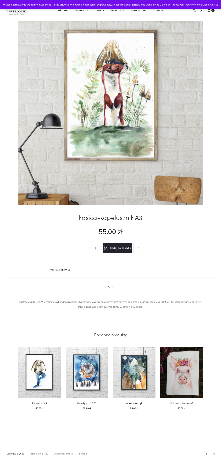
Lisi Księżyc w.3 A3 (87, 403)
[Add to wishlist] (138, 248)
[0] (208, 10)
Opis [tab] (111, 287)
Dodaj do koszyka (120, 248)
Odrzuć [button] (214, 4)
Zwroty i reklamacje (63, 453)
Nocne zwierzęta (134, 403)
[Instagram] (214, 454)
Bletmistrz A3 (39, 403)
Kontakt (158, 10)
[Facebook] (206, 454)
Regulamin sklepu (39, 453)
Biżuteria (63, 10)
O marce (99, 10)
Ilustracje (81, 10)
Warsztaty (117, 10)
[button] (82, 248)
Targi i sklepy (138, 10)
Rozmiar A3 (64, 270)
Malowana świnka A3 (181, 403)
